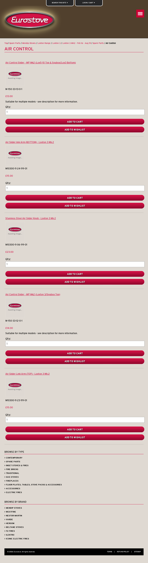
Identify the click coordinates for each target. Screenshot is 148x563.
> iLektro (9, 535)
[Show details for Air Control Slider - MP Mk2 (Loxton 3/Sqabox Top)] (15, 316)
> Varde (8, 519)
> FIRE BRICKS (11, 469)
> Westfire (10, 512)
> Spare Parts (12, 462)
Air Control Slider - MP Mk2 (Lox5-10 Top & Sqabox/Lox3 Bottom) (40, 62)
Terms (110, 552)
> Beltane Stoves (14, 527)
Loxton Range (44, 43)
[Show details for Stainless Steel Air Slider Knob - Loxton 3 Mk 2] (15, 240)
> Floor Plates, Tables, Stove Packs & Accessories (33, 485)
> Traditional (11, 473)
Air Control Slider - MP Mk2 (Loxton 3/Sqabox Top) (32, 294)
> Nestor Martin (13, 516)
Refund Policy (124, 552)
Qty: (8, 107)
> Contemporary (13, 458)
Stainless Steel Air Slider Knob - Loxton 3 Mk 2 (30, 218)
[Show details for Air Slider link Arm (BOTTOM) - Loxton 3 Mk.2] (15, 164)
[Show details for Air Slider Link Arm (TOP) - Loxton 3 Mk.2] (15, 396)
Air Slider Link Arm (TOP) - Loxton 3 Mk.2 (27, 374)
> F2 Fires (9, 531)
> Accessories (12, 488)
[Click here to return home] (31, 22)
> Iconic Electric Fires (16, 539)
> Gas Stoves (11, 477)
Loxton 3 (56, 43)
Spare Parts (14, 43)
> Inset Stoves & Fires (16, 465)
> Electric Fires (13, 492)
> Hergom (9, 523)
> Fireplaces (11, 481)
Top (6, 43)
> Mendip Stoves (13, 508)
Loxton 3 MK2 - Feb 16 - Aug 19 (76, 43)
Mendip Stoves (29, 43)
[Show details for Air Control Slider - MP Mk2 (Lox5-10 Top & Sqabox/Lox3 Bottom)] (15, 84)
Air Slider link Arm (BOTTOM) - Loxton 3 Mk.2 (29, 142)
